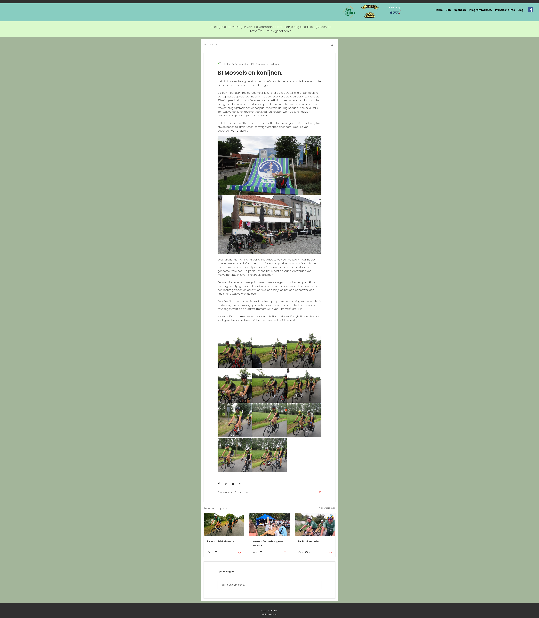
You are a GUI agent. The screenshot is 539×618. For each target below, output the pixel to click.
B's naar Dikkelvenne (220, 541)
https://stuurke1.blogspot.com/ (270, 31)
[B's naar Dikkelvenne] (224, 524)
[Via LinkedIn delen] (232, 483)
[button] (332, 45)
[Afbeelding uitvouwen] (269, 165)
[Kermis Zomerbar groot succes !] (269, 524)
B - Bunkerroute (308, 541)
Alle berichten (210, 44)
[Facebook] (530, 9)
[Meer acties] (319, 64)
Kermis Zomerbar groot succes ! (268, 543)
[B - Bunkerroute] (315, 524)
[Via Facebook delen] (219, 483)
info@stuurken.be (269, 614)
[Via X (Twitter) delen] (225, 483)
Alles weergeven (327, 508)
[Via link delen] (239, 483)
